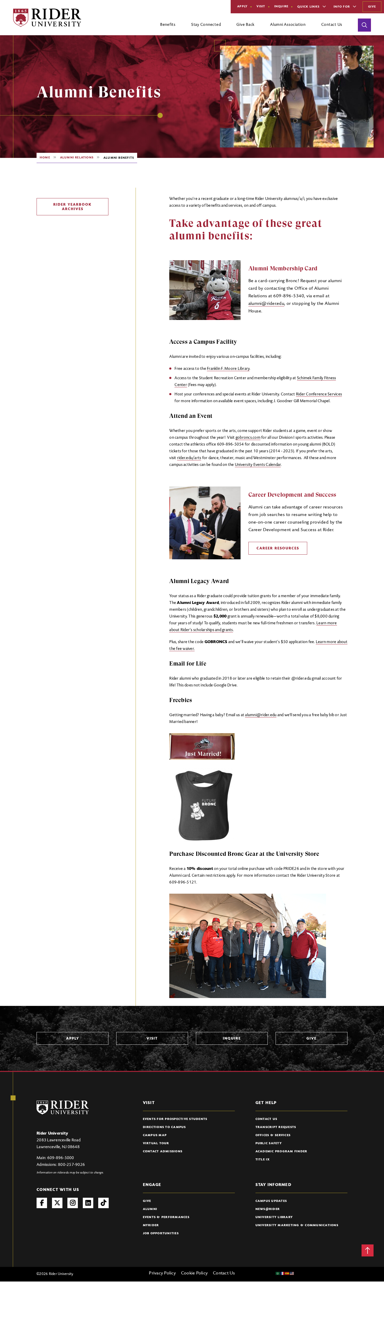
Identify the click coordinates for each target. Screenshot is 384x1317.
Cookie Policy (194, 1273)
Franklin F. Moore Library (228, 369)
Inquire (281, 6)
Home (45, 157)
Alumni (150, 1209)
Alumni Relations (77, 157)
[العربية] (278, 1273)
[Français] (282, 1273)
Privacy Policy (162, 1273)
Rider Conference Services (319, 394)
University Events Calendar (258, 465)
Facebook (42, 1203)
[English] (292, 1273)
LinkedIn (88, 1203)
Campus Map (155, 1135)
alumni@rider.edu (266, 303)
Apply (242, 6)
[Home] (47, 18)
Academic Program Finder (281, 1151)
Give (372, 6)
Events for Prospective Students (175, 1119)
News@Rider (267, 1209)
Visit (261, 6)
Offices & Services (273, 1135)
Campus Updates (271, 1201)
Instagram (72, 1203)
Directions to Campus (164, 1127)
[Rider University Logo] (63, 1107)
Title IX (262, 1159)
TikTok (103, 1203)
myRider (151, 1225)
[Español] (287, 1273)
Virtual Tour (156, 1143)
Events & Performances (166, 1217)
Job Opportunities (161, 1233)
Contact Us (266, 1119)
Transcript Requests (275, 1127)
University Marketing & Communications (296, 1225)
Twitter (57, 1203)
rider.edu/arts (189, 458)
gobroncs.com (248, 438)
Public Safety (268, 1143)
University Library (274, 1217)
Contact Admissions (163, 1151)
